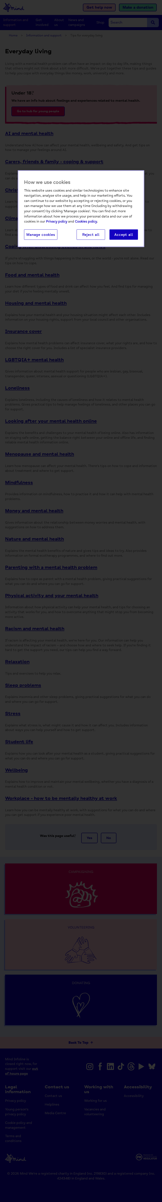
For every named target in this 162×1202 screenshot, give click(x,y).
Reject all (91, 234)
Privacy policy (56, 221)
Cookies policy (86, 221)
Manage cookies (40, 234)
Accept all (123, 234)
